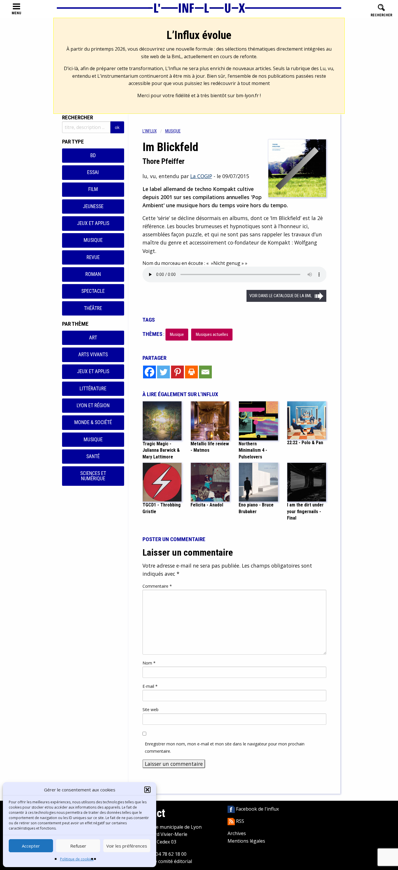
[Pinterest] (177, 372)
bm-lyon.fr (247, 95)
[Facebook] (149, 372)
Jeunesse (93, 206)
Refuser (78, 846)
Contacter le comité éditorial (161, 861)
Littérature (93, 388)
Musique (93, 240)
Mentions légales (246, 841)
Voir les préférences (126, 846)
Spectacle (93, 291)
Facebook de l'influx (257, 809)
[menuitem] (153, 131)
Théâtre (93, 308)
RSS (239, 821)
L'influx (149, 131)
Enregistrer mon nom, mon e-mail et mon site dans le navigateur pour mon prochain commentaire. (224, 747)
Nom (149, 663)
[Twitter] (163, 372)
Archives (237, 833)
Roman (93, 274)
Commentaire (157, 586)
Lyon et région (93, 405)
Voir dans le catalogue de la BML (280, 295)
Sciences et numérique (93, 475)
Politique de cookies (77, 859)
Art (93, 338)
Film (93, 189)
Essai (93, 172)
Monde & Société (93, 422)
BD (93, 155)
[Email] (205, 372)
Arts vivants (93, 354)
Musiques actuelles (212, 334)
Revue (93, 257)
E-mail (150, 686)
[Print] (191, 372)
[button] (147, 790)
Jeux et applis (93, 223)
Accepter (31, 846)
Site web (150, 709)
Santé (93, 456)
